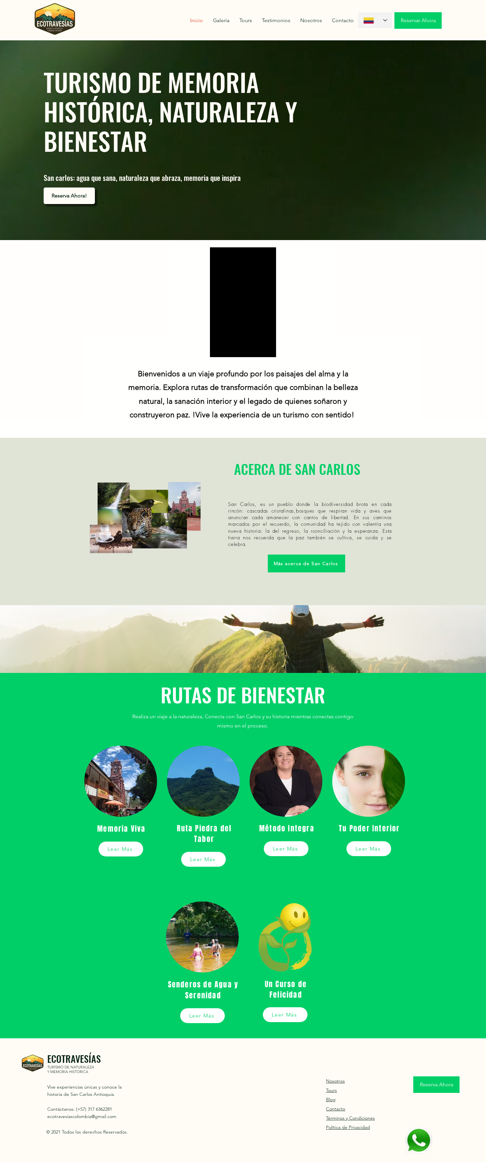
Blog (331, 1099)
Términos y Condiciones (350, 1118)
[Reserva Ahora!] (418, 1140)
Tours (331, 1090)
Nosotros (335, 1081)
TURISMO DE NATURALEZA (70, 1067)
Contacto (335, 1109)
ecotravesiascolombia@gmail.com (81, 1116)
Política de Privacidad (348, 1127)
